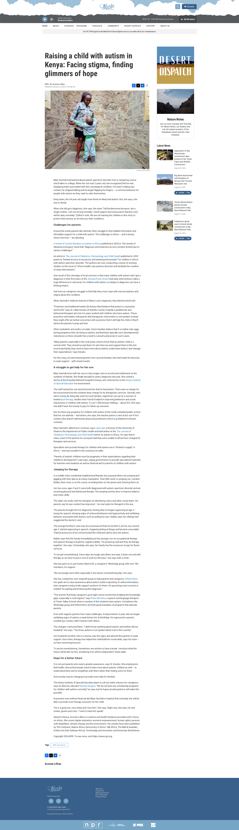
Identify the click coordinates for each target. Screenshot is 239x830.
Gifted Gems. (131, 579)
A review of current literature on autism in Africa (77, 243)
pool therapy (67, 399)
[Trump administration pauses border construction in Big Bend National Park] (165, 206)
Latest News (163, 145)
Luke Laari (100, 428)
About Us (165, 26)
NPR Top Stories (59, 745)
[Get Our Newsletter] (175, 65)
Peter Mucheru (98, 598)
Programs (81, 26)
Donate (190, 6)
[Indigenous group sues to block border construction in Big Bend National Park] (165, 225)
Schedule (69, 26)
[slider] (55, 20)
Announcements (102, 793)
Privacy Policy (101, 797)
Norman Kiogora (87, 686)
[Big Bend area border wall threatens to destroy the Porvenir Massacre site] (165, 179)
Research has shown (98, 279)
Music (56, 26)
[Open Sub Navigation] (50, 26)
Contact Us (100, 791)
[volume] (52, 19)
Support (150, 26)
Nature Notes (175, 119)
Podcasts (97, 26)
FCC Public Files (102, 795)
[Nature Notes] (175, 101)
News (45, 26)
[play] (45, 19)
